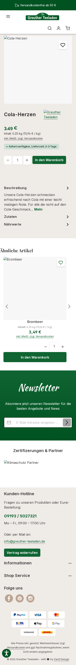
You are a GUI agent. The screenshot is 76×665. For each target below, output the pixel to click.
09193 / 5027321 (20, 516)
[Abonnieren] (67, 422)
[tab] (37, 198)
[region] (38, 70)
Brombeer (35, 322)
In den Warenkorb (49, 160)
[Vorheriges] (7, 306)
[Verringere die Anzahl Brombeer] (45, 346)
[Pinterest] (20, 598)
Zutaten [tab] (10, 217)
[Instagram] (30, 598)
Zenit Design (61, 659)
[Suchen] (50, 28)
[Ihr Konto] (59, 28)
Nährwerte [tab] (12, 224)
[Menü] (8, 16)
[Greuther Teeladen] (58, 114)
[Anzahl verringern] (8, 160)
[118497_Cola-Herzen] (38, 70)
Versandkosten (16, 647)
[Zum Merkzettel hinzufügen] (63, 45)
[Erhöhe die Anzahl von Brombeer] (62, 346)
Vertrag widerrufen (22, 553)
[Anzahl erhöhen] (27, 160)
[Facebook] (9, 598)
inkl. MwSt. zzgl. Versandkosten (23, 138)
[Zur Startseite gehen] (42, 16)
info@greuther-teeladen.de (24, 541)
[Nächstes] (69, 306)
